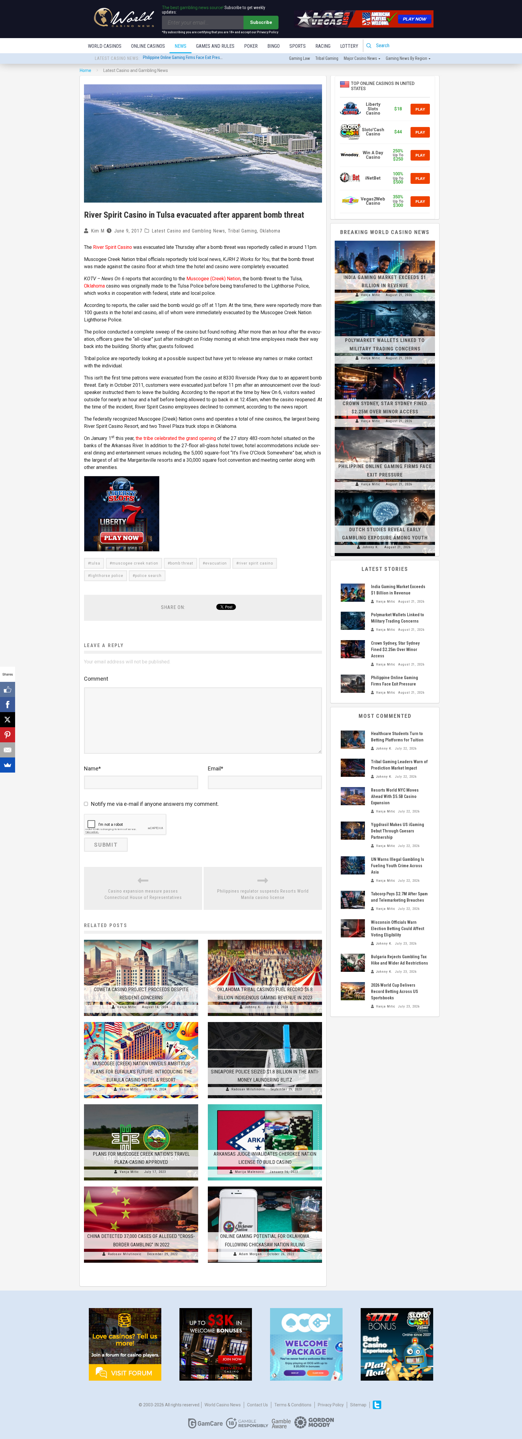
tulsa (95, 563)
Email (215, 768)
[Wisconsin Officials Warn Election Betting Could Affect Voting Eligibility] (353, 928)
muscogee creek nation (135, 563)
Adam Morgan (250, 1254)
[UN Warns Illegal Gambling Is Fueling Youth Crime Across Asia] (353, 865)
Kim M (98, 231)
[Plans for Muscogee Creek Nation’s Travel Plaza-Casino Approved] (141, 1104)
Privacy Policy (331, 1404)
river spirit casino (256, 563)
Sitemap (358, 1404)
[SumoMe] (7, 765)
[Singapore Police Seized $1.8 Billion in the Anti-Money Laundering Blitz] (265, 1022)
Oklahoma (270, 231)
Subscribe (261, 22)
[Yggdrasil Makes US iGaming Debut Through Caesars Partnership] (353, 831)
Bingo (273, 46)
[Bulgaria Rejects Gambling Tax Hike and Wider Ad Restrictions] (353, 963)
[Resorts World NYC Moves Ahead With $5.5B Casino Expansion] (353, 796)
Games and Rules (215, 46)
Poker (251, 46)
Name (92, 768)
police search (148, 576)
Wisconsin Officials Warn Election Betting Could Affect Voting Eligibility (397, 928)
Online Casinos (148, 46)
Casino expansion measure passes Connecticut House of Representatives (143, 894)
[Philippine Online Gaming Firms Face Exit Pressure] (385, 430)
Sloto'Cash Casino (373, 132)
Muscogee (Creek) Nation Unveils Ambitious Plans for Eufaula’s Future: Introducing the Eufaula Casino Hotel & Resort (141, 1072)
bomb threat (181, 563)
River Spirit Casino (112, 247)
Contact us (257, 1404)
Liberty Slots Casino (373, 109)
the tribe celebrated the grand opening (176, 438)
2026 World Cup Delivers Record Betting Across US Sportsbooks (394, 991)
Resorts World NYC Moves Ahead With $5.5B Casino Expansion (395, 796)
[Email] (7, 749)
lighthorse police (106, 576)
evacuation (216, 563)
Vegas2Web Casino (373, 201)
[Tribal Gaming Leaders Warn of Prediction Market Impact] (353, 768)
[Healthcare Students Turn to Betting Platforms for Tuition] (353, 740)
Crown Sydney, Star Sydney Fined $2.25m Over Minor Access (395, 649)
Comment (96, 679)
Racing (322, 46)
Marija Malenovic (249, 1172)
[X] (7, 719)
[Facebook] (7, 704)
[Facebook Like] (7, 689)
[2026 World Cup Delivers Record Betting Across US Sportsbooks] (353, 991)
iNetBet (373, 178)
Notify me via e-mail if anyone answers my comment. (155, 804)
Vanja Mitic (127, 1007)
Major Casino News (360, 58)
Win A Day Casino (373, 155)
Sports (297, 46)
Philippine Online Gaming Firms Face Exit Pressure (185, 58)
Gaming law (299, 58)
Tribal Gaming (242, 231)
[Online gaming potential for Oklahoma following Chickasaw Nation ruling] (265, 1186)
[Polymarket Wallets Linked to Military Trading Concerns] (385, 303)
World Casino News (223, 1404)
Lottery (349, 46)
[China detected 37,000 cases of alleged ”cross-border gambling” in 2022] (141, 1186)
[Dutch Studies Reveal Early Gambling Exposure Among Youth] (385, 492)
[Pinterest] (7, 734)
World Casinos (104, 46)
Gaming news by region (406, 58)
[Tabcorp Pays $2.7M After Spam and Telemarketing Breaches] (353, 900)
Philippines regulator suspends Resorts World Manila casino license (263, 894)
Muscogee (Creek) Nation (213, 279)
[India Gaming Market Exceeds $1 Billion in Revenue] (385, 240)
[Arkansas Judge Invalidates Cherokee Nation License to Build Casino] (265, 1104)
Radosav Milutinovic (248, 1089)
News (180, 46)
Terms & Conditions (292, 1404)
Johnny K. (253, 1007)
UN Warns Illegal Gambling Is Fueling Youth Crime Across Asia (397, 865)
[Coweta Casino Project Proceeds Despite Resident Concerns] (141, 939)
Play (420, 109)
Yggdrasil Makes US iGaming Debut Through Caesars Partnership (397, 831)
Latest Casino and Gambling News (188, 231)
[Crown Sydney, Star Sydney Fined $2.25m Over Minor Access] (385, 366)
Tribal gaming (326, 58)
